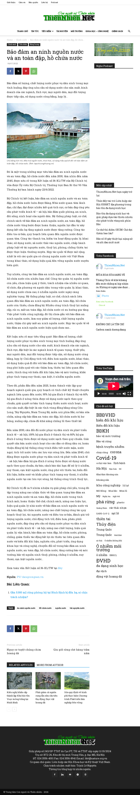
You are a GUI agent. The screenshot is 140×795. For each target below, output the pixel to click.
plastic (120, 502)
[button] (129, 31)
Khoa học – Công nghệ (97, 31)
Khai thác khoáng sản (107, 474)
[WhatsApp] (33, 71)
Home (10, 39)
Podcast (54, 2)
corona (115, 452)
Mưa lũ (123, 490)
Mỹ (98, 496)
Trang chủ (22, 31)
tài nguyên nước (77, 608)
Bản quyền (33, 2)
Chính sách (117, 31)
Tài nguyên (62, 31)
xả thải (99, 540)
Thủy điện (106, 524)
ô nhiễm (101, 555)
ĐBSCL (113, 555)
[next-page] (14, 709)
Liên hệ (44, 2)
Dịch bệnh (119, 463)
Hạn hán (113, 469)
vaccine (118, 535)
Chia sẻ (102, 305)
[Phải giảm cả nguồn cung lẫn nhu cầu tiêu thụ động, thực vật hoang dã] (48, 680)
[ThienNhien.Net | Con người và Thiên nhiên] (70, 16)
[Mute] (124, 393)
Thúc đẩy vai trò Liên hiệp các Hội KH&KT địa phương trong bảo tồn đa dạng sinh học (114, 204)
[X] (18, 71)
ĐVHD (103, 560)
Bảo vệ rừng (103, 441)
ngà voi (116, 496)
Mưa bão (112, 490)
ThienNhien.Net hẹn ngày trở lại (114, 193)
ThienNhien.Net (114, 265)
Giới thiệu (11, 2)
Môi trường (77, 31)
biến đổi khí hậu (109, 420)
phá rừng (105, 501)
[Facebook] (10, 71)
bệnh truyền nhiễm (110, 446)
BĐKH (102, 431)
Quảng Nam (101, 508)
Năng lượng (34, 44)
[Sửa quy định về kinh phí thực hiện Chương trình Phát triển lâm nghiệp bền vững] (76, 680)
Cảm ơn (22, 2)
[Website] (85, 774)
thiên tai (103, 519)
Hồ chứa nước (45, 608)
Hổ (120, 469)
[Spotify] (77, 774)
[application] (113, 386)
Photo (105, 295)
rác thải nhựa (117, 507)
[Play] (98, 393)
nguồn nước (60, 608)
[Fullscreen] (129, 393)
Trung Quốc (104, 535)
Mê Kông (101, 490)
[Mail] (70, 774)
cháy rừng (102, 452)
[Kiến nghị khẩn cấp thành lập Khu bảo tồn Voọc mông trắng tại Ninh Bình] (19, 680)
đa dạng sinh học (109, 566)
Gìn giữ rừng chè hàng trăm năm (71, 651)
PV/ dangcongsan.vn (30, 577)
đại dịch (101, 571)
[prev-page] (9, 709)
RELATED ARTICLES (21, 665)
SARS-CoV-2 (102, 513)
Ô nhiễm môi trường (108, 547)
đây (60, 568)
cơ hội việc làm (103, 463)
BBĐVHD (105, 415)
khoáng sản (102, 479)
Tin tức (35, 31)
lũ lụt (126, 485)
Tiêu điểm (46, 31)
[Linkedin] (62, 774)
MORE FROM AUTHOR (50, 665)
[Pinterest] (26, 71)
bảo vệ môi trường (108, 436)
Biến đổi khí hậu (108, 425)
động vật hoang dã (109, 576)
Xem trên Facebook (104, 301)
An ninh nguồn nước (26, 608)
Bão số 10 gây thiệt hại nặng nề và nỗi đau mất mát (114, 240)
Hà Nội (101, 468)
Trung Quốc (104, 529)
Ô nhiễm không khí (113, 540)
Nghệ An (106, 496)
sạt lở (115, 513)
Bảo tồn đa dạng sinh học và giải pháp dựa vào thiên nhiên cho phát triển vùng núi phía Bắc (114, 219)
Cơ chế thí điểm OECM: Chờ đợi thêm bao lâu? (114, 231)
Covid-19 (106, 458)
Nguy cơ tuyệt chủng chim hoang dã (24, 651)
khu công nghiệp (108, 485)
